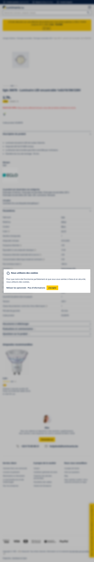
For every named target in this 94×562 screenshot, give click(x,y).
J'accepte (52, 288)
